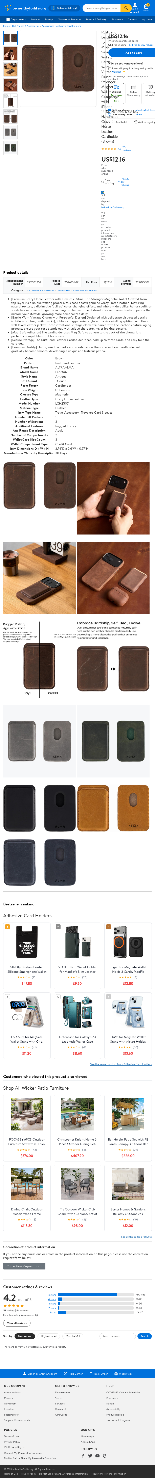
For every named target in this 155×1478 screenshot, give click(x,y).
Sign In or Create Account (42, 1373)
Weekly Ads (125, 1373)
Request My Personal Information (23, 1453)
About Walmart (12, 1392)
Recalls (110, 1403)
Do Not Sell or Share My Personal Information (30, 1458)
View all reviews (17, 1323)
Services (35, 19)
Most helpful (73, 1336)
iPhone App (87, 1436)
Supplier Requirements (17, 1420)
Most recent (25, 1336)
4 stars (52, 1299)
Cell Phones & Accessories (25, 26)
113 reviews (127, 149)
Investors (9, 1409)
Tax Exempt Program (118, 1420)
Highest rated (49, 1336)
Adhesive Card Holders (68, 26)
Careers (132, 19)
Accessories (48, 26)
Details (138, 114)
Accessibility (113, 1409)
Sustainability (11, 1414)
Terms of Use (11, 1436)
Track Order (101, 1373)
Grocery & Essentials (69, 19)
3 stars (52, 1303)
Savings (49, 19)
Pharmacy (117, 19)
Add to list (121, 122)
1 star (53, 1312)
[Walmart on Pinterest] (105, 1456)
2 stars (52, 1308)
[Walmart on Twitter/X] (90, 1456)
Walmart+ (60, 1409)
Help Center (76, 1373)
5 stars (52, 1294)
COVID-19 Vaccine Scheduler (123, 1392)
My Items (146, 19)
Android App (88, 1442)
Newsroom (10, 1403)
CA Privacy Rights (14, 1447)
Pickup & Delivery (96, 19)
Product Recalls (115, 1414)
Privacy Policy (12, 1442)
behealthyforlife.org (112, 207)
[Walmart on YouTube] (97, 1456)
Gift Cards (61, 1414)
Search (145, 1336)
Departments (18, 19)
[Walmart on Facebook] (83, 1456)
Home (6, 26)
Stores (58, 1398)
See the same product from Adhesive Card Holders (121, 1064)
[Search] (126, 8)
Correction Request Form (24, 1266)
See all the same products (136, 1236)
